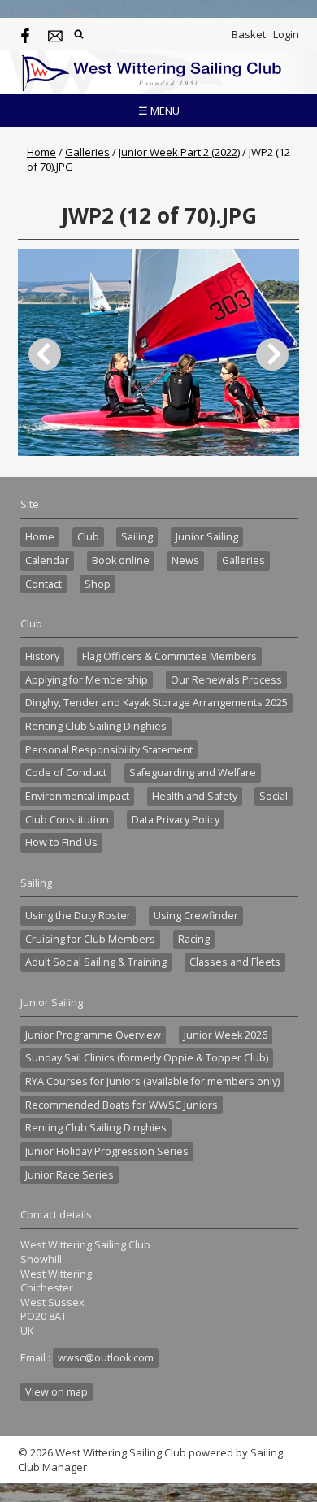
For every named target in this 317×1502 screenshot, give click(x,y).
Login (286, 34)
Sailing (137, 537)
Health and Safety (194, 796)
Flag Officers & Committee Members (169, 656)
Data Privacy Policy (175, 820)
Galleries (87, 152)
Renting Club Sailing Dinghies (96, 726)
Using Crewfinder (196, 915)
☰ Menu (159, 110)
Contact (43, 584)
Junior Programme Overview (93, 1035)
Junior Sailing (207, 537)
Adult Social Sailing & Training (96, 962)
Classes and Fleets (234, 962)
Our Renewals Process (226, 680)
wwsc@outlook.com (106, 1358)
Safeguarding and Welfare (192, 772)
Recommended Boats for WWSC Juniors (121, 1105)
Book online (121, 560)
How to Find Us (61, 842)
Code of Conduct (65, 772)
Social (273, 796)
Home (41, 152)
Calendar (47, 560)
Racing (194, 939)
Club (88, 537)
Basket (249, 34)
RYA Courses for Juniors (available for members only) (152, 1081)
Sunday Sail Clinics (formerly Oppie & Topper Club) (146, 1058)
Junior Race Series (69, 1175)
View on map (56, 1392)
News (185, 560)
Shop (98, 584)
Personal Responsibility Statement (109, 750)
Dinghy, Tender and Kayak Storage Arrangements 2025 (156, 703)
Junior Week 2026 (225, 1035)
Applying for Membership (86, 680)
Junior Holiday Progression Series (107, 1151)
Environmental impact (77, 796)
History (42, 656)
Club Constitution (67, 820)
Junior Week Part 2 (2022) (179, 152)
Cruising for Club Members (90, 939)
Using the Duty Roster (78, 915)
